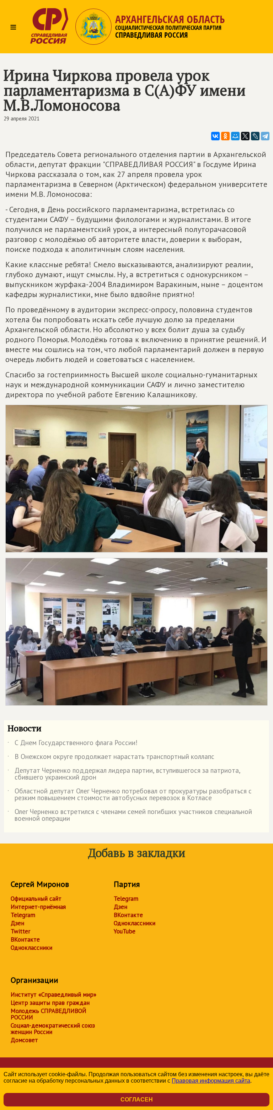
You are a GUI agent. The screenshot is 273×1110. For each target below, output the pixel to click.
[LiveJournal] (255, 136)
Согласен (137, 1099)
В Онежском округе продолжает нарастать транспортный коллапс (110, 758)
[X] (245, 136)
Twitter (20, 931)
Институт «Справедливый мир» (53, 994)
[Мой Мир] (235, 136)
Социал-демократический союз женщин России (53, 1028)
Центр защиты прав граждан (50, 1002)
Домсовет (24, 1040)
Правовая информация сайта (211, 1081)
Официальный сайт (36, 898)
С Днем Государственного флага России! (72, 744)
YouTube (124, 931)
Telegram (23, 915)
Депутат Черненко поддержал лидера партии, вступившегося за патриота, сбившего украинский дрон (123, 774)
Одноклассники (31, 947)
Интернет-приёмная (38, 907)
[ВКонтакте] (215, 136)
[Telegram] (265, 136)
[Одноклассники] (225, 136)
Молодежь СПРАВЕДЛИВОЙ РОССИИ (48, 1014)
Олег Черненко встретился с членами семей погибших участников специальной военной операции (129, 815)
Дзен (17, 923)
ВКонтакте (25, 939)
